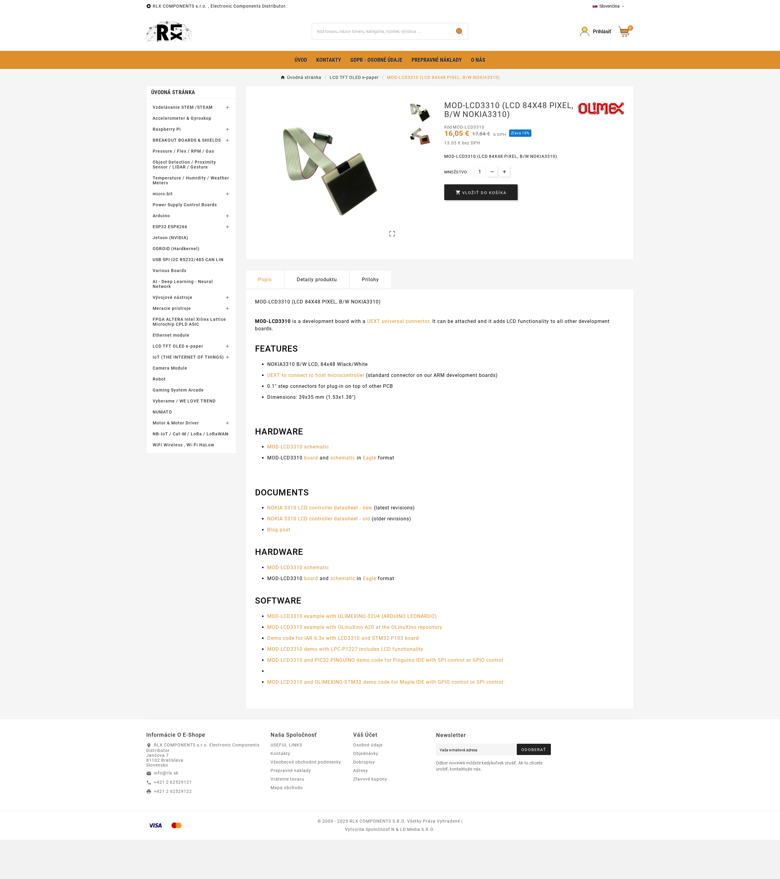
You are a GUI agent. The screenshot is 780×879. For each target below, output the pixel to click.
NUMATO (162, 411)
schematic (342, 458)
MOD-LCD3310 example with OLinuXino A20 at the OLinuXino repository (354, 627)
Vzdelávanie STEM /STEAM (183, 107)
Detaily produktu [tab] (317, 279)
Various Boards (169, 270)
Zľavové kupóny (370, 779)
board (311, 458)
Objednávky (365, 753)
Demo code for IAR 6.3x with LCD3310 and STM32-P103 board (343, 638)
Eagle (369, 458)
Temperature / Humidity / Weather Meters (191, 180)
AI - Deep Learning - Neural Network (183, 284)
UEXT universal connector (398, 321)
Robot (159, 379)
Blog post (278, 530)
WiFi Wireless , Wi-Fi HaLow (183, 444)
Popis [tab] (265, 279)
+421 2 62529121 (173, 782)
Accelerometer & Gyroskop (182, 118)
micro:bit (163, 193)
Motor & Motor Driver (176, 422)
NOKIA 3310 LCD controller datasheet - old (318, 519)
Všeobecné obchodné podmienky (306, 762)
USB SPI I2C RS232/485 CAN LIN (188, 259)
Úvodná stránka (173, 92)
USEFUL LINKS (286, 745)
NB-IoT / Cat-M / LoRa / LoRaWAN (190, 433)
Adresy (360, 770)
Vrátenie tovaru (287, 779)
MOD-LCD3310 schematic (298, 447)
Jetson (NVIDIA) (170, 237)
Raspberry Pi (167, 129)
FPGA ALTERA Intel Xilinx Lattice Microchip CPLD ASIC (189, 322)
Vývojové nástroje (173, 297)
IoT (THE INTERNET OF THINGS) (188, 357)
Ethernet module (171, 335)
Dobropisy (364, 762)
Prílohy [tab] (370, 279)
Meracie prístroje (172, 308)
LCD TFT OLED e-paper (178, 346)
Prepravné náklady (291, 770)
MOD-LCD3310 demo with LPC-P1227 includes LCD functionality (345, 649)
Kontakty (280, 753)
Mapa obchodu (287, 787)
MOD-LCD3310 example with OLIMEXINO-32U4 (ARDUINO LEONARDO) (352, 616)
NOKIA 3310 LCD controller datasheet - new (319, 508)
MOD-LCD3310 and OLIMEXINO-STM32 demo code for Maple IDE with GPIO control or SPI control (385, 682)
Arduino (161, 215)
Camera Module (170, 368)
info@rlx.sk (166, 773)
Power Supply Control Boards (185, 204)
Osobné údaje (368, 745)
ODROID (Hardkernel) (176, 248)
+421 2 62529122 (173, 791)
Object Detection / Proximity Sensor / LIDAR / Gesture (184, 164)
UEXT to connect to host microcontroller (315, 375)
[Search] (459, 31)
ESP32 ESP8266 (170, 226)
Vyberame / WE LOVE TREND (184, 401)
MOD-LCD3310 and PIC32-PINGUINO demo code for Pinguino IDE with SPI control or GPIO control (385, 660)
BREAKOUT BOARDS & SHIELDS (187, 140)
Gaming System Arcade (178, 390)
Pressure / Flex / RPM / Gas (183, 151)
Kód (448, 127)
